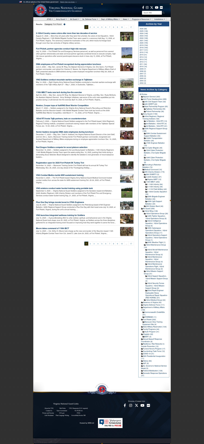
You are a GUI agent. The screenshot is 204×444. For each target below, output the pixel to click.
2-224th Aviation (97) (154, 177)
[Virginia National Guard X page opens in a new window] (151, 7)
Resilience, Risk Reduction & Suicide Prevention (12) (152, 345)
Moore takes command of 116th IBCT (52, 228)
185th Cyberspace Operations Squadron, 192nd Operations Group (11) (156, 230)
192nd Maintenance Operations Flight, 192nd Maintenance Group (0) (154, 266)
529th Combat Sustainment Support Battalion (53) (155, 134)
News (125, 19)
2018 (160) (144, 47)
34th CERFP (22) (150, 104)
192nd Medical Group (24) (156, 300)
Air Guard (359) (149, 208)
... (126, 27)
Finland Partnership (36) (155, 111)
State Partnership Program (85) (156, 106)
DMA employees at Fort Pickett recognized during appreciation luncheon (68, 64)
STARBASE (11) (150, 317)
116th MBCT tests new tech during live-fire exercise (59, 92)
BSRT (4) (147, 336)
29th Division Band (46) (154, 206)
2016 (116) (144, 52)
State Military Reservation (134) (155, 326)
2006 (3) (143, 76)
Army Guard (60, 19)
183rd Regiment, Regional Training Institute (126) (153, 117)
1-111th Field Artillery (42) (157, 189)
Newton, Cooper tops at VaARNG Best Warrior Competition (62, 105)
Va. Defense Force (89, 19)
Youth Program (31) (151, 331)
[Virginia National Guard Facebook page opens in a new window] (143, 7)
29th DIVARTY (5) (152, 174)
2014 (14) (143, 57)
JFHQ (49, 19)
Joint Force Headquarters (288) (155, 99)
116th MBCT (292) (153, 182)
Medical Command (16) (153, 169)
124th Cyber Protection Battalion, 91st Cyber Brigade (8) (155, 159)
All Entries (143, 94)
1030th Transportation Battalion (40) (153, 139)
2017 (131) (144, 50)
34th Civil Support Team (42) (155, 101)
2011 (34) (143, 64)
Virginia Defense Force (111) (154, 305)
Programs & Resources (140, 19)
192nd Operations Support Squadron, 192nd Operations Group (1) (156, 237)
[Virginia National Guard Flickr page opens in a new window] (161, 7)
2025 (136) (144, 31)
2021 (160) (144, 40)
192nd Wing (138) (151, 211)
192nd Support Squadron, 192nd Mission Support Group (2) (156, 278)
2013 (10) (143, 59)
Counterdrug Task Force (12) (154, 351)
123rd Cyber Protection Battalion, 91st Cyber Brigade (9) (155, 152)
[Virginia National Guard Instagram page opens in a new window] (147, 7)
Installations (158, 19)
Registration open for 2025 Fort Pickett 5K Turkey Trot (60, 162)
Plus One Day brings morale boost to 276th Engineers (60, 202)
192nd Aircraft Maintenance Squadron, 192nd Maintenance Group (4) (156, 252)
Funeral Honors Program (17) (154, 348)
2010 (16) (143, 66)
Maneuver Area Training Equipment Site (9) (152, 323)
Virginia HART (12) (154, 179)
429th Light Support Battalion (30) (153, 202)
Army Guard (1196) (150, 114)
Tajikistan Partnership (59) (155, 109)
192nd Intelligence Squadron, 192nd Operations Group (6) (156, 223)
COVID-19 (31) (148, 353)
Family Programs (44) (151, 329)
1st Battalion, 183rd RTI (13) (156, 121)
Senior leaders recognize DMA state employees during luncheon (65, 131)
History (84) (147, 361)
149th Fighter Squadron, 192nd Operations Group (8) (156, 217)
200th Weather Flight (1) (156, 242)
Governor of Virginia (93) (152, 302)
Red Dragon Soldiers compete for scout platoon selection (61, 147)
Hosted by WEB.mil (87, 423)
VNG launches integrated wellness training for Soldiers (60, 215)
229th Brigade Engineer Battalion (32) (155, 197)
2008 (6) (143, 71)
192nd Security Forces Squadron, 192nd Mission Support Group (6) (154, 285)
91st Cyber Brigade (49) (153, 148)
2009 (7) (143, 69)
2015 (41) (143, 54)
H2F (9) (146, 363)
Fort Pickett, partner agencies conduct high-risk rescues (61, 48)
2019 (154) (144, 45)
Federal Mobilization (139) (153, 370)
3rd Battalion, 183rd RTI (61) (156, 126)
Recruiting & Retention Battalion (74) (151, 165)
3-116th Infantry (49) (155, 186)
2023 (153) (144, 36)
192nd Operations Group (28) (157, 213)
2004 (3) (143, 80)
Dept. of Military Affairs (109, 19)
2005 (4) (143, 78)
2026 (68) (143, 28)
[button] (68, 2)
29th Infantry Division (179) (154, 172)
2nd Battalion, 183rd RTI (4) (156, 123)
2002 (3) (143, 83)
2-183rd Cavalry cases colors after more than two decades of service (66, 33)
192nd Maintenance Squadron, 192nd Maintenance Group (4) (154, 259)
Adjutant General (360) (151, 96)
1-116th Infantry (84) (155, 184)
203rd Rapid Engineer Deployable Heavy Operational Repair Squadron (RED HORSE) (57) (156, 294)
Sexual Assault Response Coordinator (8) (151, 340)
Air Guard (73, 19)
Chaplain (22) (148, 334)
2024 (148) (144, 33)
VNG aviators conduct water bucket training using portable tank (64, 188)
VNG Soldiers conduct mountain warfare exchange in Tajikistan (64, 79)
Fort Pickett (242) (149, 319)
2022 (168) (144, 38)
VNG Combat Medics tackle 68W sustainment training (60, 175)
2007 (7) (143, 73)
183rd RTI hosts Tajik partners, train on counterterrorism (61, 118)
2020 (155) (144, 43)
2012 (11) (143, 62)
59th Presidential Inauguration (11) (153, 357)
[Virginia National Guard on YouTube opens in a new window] (156, 7)
